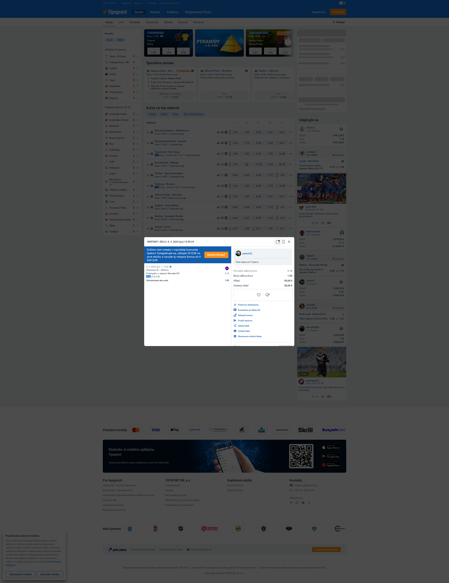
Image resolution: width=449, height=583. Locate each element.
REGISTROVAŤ (216, 255)
